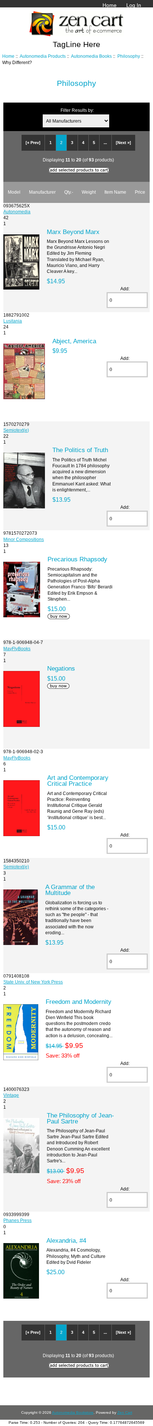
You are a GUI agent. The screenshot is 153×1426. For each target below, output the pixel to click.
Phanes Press (17, 1220)
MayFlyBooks (16, 648)
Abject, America (74, 341)
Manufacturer (42, 192)
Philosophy (128, 56)
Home (109, 5)
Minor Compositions (23, 539)
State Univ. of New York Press (33, 981)
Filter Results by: (77, 110)
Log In (133, 5)
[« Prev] (33, 142)
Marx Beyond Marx (73, 232)
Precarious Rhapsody (77, 559)
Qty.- (68, 192)
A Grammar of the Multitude (70, 889)
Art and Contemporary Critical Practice (77, 780)
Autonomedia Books (91, 56)
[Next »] (123, 142)
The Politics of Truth (80, 450)
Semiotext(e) (16, 430)
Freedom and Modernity (78, 1001)
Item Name (115, 192)
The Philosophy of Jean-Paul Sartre (80, 1118)
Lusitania (12, 320)
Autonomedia (16, 211)
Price (140, 192)
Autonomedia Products (43, 56)
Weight (89, 192)
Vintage (11, 1095)
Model (14, 192)
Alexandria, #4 (66, 1240)
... (105, 142)
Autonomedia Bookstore (73, 1412)
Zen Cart (124, 1412)
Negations (61, 668)
